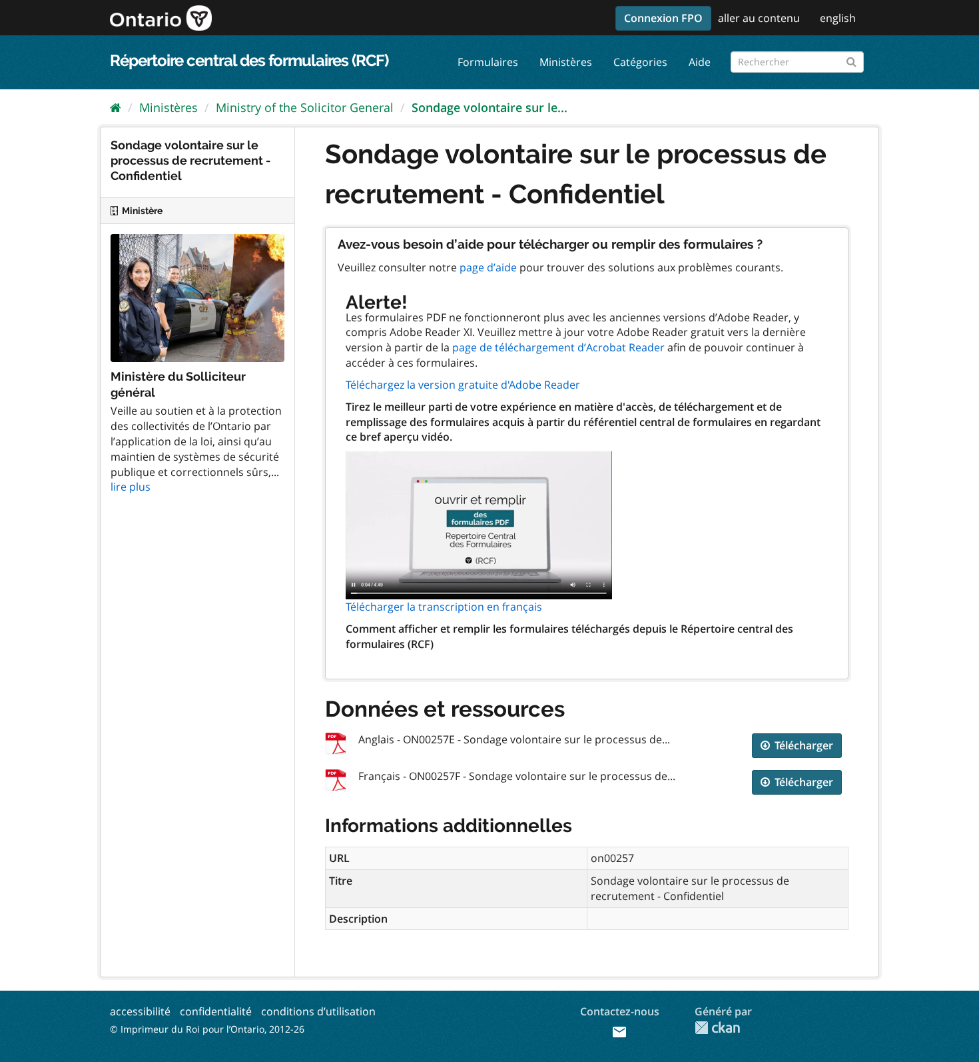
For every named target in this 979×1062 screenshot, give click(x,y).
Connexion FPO (663, 18)
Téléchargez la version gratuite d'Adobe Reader (463, 384)
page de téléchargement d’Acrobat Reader (558, 347)
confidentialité (216, 1011)
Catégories (640, 62)
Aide (700, 62)
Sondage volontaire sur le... (489, 107)
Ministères (565, 62)
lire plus (131, 486)
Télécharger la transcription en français (444, 606)
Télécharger (802, 745)
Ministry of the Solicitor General (305, 107)
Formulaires (488, 62)
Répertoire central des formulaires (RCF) (249, 60)
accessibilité (140, 1011)
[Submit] (851, 59)
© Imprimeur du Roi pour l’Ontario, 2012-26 (207, 1029)
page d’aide (488, 267)
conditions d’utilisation (318, 1011)
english (838, 18)
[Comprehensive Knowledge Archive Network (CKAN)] (717, 1028)
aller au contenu (759, 18)
